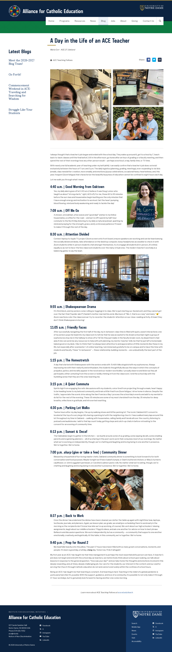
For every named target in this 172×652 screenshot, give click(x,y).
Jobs (113, 21)
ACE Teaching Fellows (63, 60)
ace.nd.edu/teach (125, 592)
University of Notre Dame (151, 8)
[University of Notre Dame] (147, 614)
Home (51, 21)
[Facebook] (148, 60)
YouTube (45, 636)
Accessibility (136, 641)
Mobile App (136, 627)
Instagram (46, 633)
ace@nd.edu (13, 634)
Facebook (46, 626)
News (93, 21)
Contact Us (148, 21)
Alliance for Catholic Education (53, 11)
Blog (103, 21)
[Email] (160, 60)
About (123, 21)
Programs (64, 21)
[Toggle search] (160, 21)
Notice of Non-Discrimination (20, 636)
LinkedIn (45, 640)
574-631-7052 (19, 631)
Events (134, 634)
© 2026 (12, 645)
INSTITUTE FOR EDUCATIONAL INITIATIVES (27, 612)
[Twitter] (154, 60)
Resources (80, 21)
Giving (135, 21)
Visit (133, 638)
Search (134, 623)
